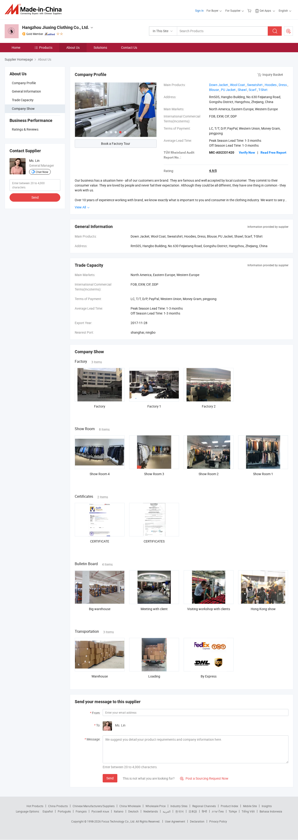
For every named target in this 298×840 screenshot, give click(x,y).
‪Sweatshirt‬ (255, 85)
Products (45, 47)
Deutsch (133, 811)
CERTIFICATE (99, 541)
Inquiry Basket (272, 74)
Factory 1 (154, 406)
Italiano (118, 811)
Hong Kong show (263, 609)
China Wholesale (130, 806)
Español (48, 811)
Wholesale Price (156, 806)
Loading (154, 676)
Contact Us (129, 47)
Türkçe (233, 811)
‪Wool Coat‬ (237, 85)
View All (81, 207)
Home (16, 47)
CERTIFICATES (154, 541)
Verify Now (247, 152)
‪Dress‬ (283, 85)
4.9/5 (213, 171)
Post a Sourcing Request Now (204, 778)
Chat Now (42, 172)
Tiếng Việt (248, 811)
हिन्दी (204, 811)
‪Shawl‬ (242, 89)
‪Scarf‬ (252, 89)
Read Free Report (273, 152)
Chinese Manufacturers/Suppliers (94, 806)
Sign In (199, 10)
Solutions (100, 47)
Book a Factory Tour (115, 143)
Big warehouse (99, 609)
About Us (73, 47)
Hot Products (35, 806)
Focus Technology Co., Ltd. (119, 821)
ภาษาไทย (218, 811)
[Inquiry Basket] (249, 10)
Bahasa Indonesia (271, 811)
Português (64, 811)
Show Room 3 (154, 474)
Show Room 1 (263, 474)
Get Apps (265, 10)
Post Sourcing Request (288, 31)
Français (81, 811)
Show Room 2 (209, 474)
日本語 (193, 811)
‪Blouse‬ (214, 89)
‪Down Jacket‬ (218, 85)
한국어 (179, 811)
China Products (58, 806)
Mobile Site (250, 806)
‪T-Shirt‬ (263, 89)
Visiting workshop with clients (208, 609)
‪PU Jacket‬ (228, 89)
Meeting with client (154, 609)
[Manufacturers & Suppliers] (34, 9)
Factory (99, 406)
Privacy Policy (218, 821)
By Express (209, 676)
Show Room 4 (100, 474)
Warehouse (99, 676)
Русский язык (100, 811)
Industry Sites (178, 806)
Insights (267, 806)
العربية (166, 811)
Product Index (229, 806)
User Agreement (175, 821)
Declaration (197, 821)
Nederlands (150, 811)
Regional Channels (204, 806)
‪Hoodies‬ (271, 85)
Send (35, 197)
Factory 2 (209, 406)
